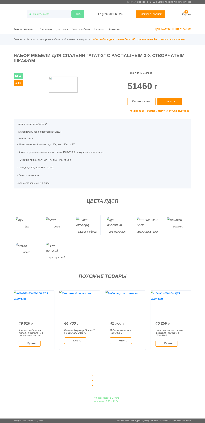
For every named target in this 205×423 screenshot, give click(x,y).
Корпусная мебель (50, 39)
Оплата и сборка (81, 29)
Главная (18, 39)
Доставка (62, 29)
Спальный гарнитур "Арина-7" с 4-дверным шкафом (79, 331)
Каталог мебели (23, 29)
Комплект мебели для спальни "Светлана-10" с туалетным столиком (31, 333)
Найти (78, 14)
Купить (170, 101)
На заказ (99, 29)
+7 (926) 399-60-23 (110, 14)
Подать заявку (141, 101)
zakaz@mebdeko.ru (162, 382)
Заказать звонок (151, 14)
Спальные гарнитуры (75, 39)
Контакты (114, 29)
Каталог (31, 39)
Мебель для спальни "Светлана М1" (120, 331)
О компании (46, 29)
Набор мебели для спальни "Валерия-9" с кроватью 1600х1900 (169, 333)
